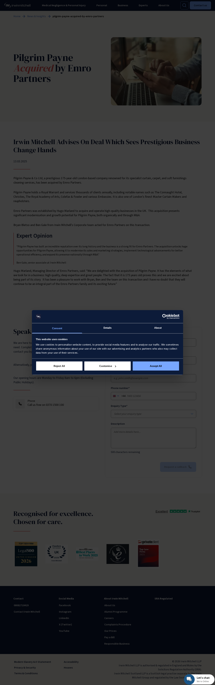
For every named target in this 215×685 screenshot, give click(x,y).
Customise (105, 366)
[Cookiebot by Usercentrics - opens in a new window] (164, 316)
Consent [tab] (57, 328)
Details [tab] (107, 327)
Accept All (156, 366)
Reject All (59, 366)
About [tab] (158, 327)
